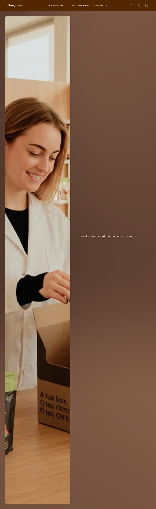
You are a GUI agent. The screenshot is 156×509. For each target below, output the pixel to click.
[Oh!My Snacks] (15, 5)
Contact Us (100, 5)
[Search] (131, 5)
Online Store (56, 5)
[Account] (138, 5)
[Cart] (146, 5)
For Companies (80, 5)
